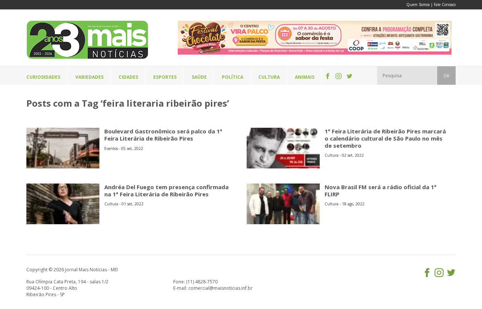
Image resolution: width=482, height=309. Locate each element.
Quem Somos (418, 4)
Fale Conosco (445, 4)
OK (446, 75)
